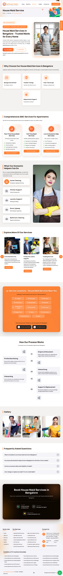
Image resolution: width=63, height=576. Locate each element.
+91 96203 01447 (41, 327)
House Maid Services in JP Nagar (30, 565)
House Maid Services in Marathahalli (50, 558)
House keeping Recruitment (19, 539)
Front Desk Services (32, 537)
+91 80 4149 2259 (25, 327)
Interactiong (42, 369)
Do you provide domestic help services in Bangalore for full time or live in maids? (26, 460)
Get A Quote (55, 4)
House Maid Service (29, 256)
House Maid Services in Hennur (30, 556)
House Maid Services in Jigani (30, 562)
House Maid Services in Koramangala (51, 556)
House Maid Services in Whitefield (50, 562)
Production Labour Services (33, 544)
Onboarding (8, 376)
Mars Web (57, 572)
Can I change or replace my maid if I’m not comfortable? (20, 472)
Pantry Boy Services (18, 544)
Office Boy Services (32, 542)
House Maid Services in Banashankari (12, 558)
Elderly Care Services (18, 537)
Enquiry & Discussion (45, 352)
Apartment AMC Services (19, 533)
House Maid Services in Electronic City (12, 566)
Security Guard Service (50, 256)
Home (23, 4)
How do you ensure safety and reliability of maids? (18, 466)
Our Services (17, 529)
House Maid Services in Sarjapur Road (51, 560)
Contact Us (46, 4)
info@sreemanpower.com (33, 514)
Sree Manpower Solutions (8, 571)
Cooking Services (9, 256)
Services (34, 4)
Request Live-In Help (50, 151)
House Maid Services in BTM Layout (12, 564)
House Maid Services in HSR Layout (31, 558)
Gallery (40, 4)
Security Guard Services (19, 546)
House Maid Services (32, 539)
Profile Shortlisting (11, 358)
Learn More (8, 269)
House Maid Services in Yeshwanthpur (51, 565)
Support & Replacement (46, 387)
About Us (28, 4)
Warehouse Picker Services (33, 546)
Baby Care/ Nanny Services (33, 533)
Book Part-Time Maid (11, 153)
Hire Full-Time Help (31, 151)
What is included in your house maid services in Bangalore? (21, 455)
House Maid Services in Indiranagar (31, 560)
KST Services (16, 542)
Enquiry (5, 539)
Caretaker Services (18, 535)
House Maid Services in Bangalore (11, 556)
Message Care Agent (41, 507)
